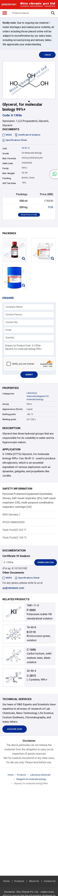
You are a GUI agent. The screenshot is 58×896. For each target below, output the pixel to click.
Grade (5, 153)
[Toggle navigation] (4, 13)
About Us (34, 881)
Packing (6, 178)
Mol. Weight (8, 173)
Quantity (9, 337)
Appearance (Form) (12, 409)
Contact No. (11, 322)
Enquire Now (14, 729)
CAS (4, 148)
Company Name (13, 306)
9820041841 (10, 4)
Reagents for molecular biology (31, 779)
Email (8, 329)
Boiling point (8, 414)
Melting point (9, 419)
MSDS (9, 135)
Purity (5, 168)
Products (21, 775)
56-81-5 (25, 148)
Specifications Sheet (16, 140)
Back (48, 55)
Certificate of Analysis (29, 135)
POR (50, 207)
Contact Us (50, 881)
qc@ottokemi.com (13, 587)
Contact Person (13, 314)
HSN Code (7, 163)
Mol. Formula (9, 158)
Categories (8, 393)
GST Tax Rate (9, 183)
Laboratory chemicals (40, 775)
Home (10, 775)
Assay (5, 404)
